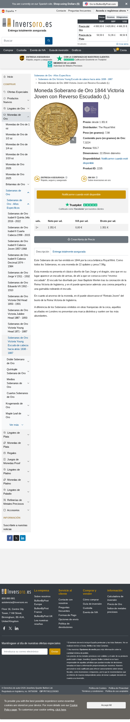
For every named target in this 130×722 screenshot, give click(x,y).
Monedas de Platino (12, 481)
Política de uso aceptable (116, 691)
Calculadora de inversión (115, 598)
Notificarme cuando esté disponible (81, 194)
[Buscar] (48, 40)
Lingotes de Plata (11, 434)
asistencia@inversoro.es (15, 602)
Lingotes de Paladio (11, 491)
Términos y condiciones (92, 691)
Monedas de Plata (12, 444)
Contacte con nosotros (66, 601)
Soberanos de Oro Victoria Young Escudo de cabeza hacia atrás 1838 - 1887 (75, 79)
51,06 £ (111, 35)
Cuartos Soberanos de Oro (17, 395)
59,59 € (100, 35)
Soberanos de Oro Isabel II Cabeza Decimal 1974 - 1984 (18, 261)
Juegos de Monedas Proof (11, 461)
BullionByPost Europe (41, 602)
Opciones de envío (69, 619)
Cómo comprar (91, 599)
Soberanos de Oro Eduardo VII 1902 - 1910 (18, 286)
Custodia (21, 50)
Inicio (10, 76)
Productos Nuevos (10, 100)
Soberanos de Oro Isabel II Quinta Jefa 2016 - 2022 (18, 217)
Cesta (122, 50)
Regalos (11, 453)
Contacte (61, 10)
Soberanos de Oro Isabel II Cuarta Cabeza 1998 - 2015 (19, 231)
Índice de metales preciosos (116, 610)
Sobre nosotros (42, 596)
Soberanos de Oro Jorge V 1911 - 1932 (19, 274)
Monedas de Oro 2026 (15, 166)
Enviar (54, 651)
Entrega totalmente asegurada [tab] (69, 251)
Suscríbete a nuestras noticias (15, 527)
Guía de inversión (58, 50)
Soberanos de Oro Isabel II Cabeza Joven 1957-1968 (18, 245)
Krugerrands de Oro (14, 405)
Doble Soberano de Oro (15, 361)
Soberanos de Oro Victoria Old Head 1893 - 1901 (18, 300)
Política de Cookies (97, 688)
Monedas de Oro (12, 116)
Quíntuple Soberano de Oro (16, 371)
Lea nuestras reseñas (41, 622)
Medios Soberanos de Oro (14, 383)
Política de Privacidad (118, 688)
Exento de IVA (38, 50)
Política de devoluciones (65, 625)
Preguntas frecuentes (79, 10)
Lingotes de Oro (16, 108)
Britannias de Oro (15, 184)
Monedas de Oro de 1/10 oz (17, 156)
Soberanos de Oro (13, 192)
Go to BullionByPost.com (103, 4)
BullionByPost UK (43, 616)
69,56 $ (123, 35)
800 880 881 (8, 598)
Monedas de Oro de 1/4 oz (17, 146)
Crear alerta (123, 44)
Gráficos (76, 50)
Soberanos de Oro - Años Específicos (52, 75)
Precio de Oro (114, 604)
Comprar (8, 50)
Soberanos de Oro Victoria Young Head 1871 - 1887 (18, 327)
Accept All (106, 705)
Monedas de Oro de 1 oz (17, 126)
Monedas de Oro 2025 (15, 176)
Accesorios (13, 510)
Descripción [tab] (42, 251)
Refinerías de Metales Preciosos (13, 502)
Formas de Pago (67, 615)
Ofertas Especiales (17, 91)
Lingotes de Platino (11, 471)
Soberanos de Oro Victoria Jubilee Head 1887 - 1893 (18, 314)
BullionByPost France (41, 610)
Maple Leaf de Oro (13, 415)
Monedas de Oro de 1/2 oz (17, 136)
